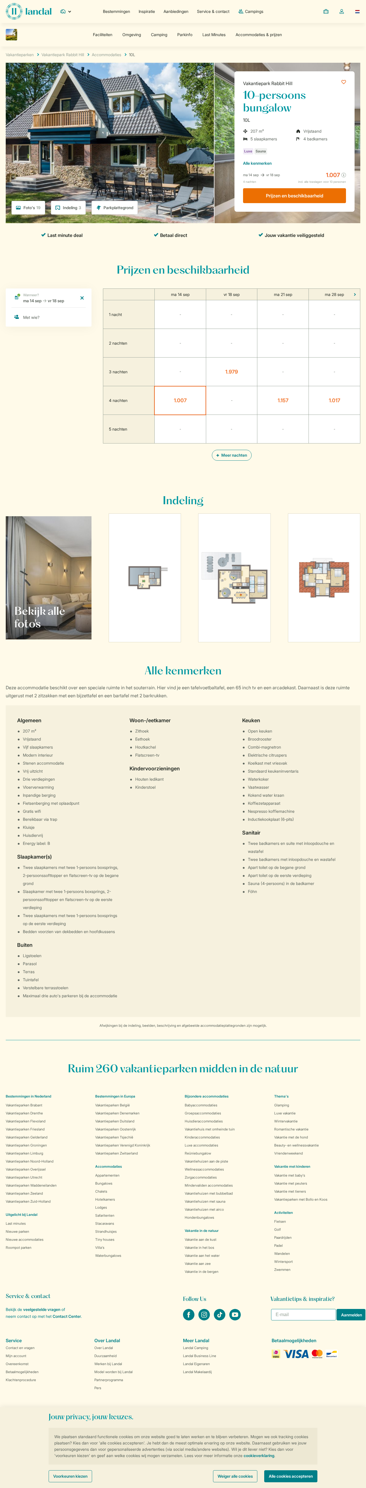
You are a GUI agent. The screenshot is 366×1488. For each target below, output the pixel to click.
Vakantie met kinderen (292, 1166)
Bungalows (103, 1183)
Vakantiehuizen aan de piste (206, 1161)
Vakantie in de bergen (201, 1271)
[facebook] (189, 1319)
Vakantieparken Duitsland (114, 1121)
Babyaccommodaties (201, 1105)
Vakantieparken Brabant (24, 1105)
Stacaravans (104, 1223)
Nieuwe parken (17, 1231)
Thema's (281, 1096)
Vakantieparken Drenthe (24, 1113)
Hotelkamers (105, 1199)
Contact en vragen (20, 1348)
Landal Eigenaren (196, 1364)
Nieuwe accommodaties (24, 1239)
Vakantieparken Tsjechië (114, 1137)
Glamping (281, 1105)
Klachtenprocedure (21, 1380)
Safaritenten (104, 1215)
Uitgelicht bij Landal (21, 1214)
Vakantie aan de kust (200, 1239)
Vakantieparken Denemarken (117, 1113)
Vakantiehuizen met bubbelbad (209, 1193)
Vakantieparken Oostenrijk (115, 1129)
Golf (277, 1229)
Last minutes (16, 1223)
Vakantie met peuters (290, 1183)
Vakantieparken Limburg (24, 1153)
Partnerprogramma (108, 1380)
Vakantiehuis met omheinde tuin (210, 1129)
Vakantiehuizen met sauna (205, 1201)
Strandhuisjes (106, 1231)
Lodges (101, 1207)
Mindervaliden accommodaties (209, 1185)
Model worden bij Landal (113, 1372)
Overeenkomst (17, 1364)
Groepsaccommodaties (203, 1113)
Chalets (101, 1191)
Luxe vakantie (285, 1113)
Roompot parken (18, 1247)
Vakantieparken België (112, 1105)
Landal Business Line (199, 1356)
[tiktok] (220, 1319)
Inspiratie (147, 11)
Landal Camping (195, 1348)
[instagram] (204, 1319)
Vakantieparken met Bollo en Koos (300, 1199)
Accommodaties (108, 1166)
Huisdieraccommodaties (204, 1121)
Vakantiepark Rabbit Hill (268, 83)
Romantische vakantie (291, 1129)
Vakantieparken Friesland (25, 1129)
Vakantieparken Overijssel (26, 1169)
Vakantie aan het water (202, 1255)
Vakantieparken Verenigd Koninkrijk (122, 1145)
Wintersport (283, 1261)
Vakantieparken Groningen (26, 1145)
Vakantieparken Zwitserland (116, 1153)
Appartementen (107, 1175)
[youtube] (235, 1319)
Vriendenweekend (288, 1153)
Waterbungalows (108, 1255)
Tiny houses (104, 1239)
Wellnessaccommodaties (204, 1169)
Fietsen (280, 1221)
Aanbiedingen (176, 11)
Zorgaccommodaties (201, 1177)
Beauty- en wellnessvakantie (296, 1145)
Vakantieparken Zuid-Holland (28, 1201)
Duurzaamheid (105, 1356)
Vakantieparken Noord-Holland (29, 1161)
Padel (278, 1245)
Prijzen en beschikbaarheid (294, 196)
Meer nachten (233, 455)
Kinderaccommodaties (202, 1137)
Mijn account (16, 1356)
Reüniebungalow (198, 1153)
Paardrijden (283, 1237)
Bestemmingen (116, 11)
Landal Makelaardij (197, 1372)
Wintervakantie (286, 1121)
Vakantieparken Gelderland (26, 1137)
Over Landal (103, 1348)
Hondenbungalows (199, 1217)
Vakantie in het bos (199, 1247)
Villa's (99, 1247)
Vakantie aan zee (198, 1263)
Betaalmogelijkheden (22, 1372)
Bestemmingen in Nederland (28, 1096)
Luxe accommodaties (201, 1145)
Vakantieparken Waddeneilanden (31, 1185)
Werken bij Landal (108, 1364)
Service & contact (213, 11)
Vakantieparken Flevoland (25, 1121)
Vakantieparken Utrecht (24, 1177)
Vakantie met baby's (289, 1175)
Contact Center (67, 1316)
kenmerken (257, 163)
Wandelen (282, 1253)
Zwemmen (282, 1269)
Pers (97, 1388)
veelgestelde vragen (41, 1309)
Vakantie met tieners (290, 1191)
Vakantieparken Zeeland (24, 1193)
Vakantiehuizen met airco (204, 1209)
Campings (254, 11)
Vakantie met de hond (291, 1137)
